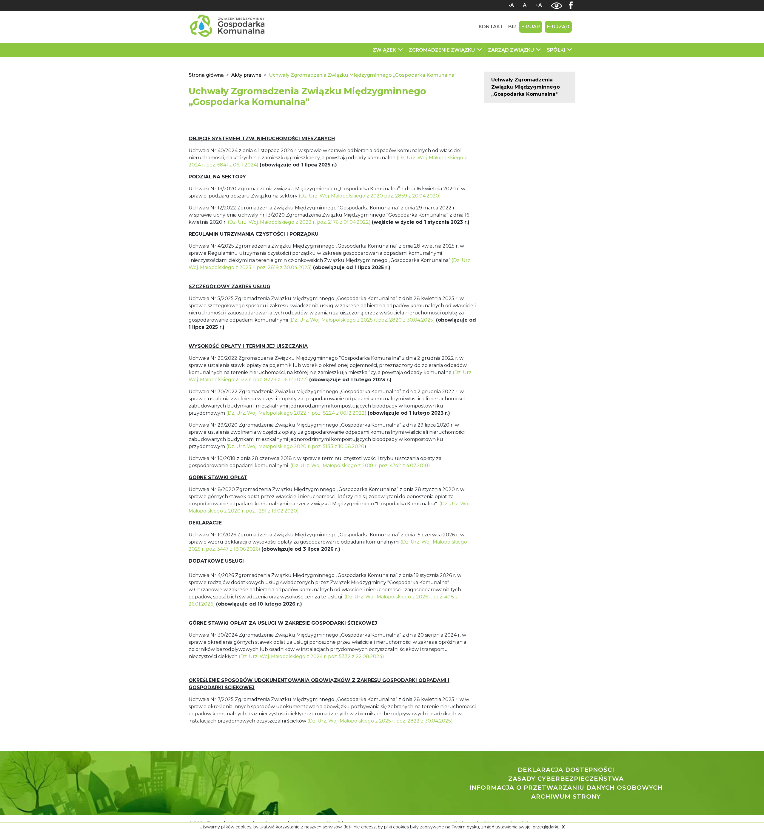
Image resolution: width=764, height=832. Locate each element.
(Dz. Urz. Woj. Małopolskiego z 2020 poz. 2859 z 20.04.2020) (370, 196)
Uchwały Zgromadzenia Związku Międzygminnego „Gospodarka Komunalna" (525, 87)
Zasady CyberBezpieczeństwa (566, 778)
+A (538, 5)
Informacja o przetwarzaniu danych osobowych (566, 787)
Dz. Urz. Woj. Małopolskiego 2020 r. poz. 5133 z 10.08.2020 (296, 446)
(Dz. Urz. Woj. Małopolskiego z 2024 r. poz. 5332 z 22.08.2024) (311, 656)
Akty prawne (246, 75)
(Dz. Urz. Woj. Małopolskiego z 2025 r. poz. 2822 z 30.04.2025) (380, 721)
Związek (385, 50)
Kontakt (491, 27)
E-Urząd (558, 27)
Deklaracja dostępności (566, 769)
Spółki (556, 50)
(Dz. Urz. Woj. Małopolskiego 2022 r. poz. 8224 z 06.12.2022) (296, 413)
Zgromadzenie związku (442, 50)
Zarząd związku (511, 50)
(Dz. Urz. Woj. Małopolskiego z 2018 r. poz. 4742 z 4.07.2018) (360, 465)
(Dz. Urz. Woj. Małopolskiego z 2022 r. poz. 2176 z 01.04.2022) (299, 222)
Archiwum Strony (566, 796)
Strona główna (206, 75)
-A (511, 5)
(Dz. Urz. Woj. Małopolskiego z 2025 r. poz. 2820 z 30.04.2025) (362, 320)
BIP (512, 27)
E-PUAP (530, 27)
